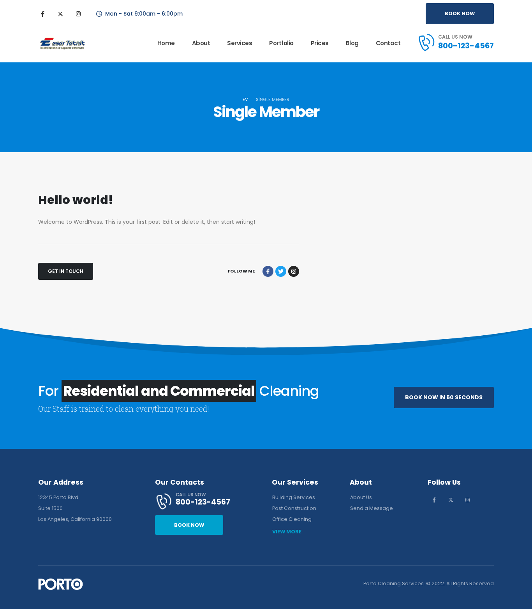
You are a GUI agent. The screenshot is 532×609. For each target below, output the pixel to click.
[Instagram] (78, 13)
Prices (320, 43)
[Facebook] (42, 13)
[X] (60, 13)
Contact (388, 43)
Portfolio (281, 43)
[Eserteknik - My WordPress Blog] (62, 43)
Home (166, 43)
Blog (352, 43)
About (201, 43)
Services (239, 43)
